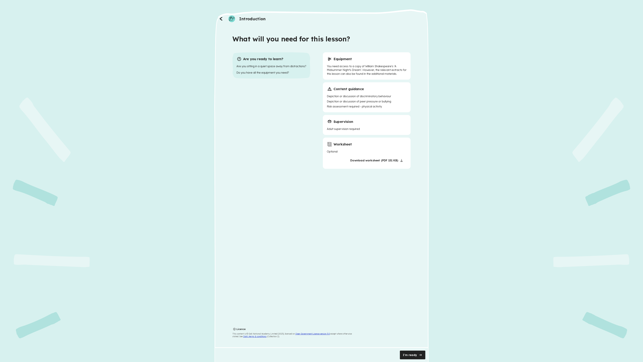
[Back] (221, 18)
